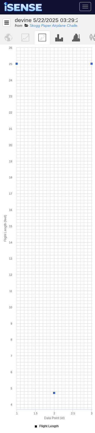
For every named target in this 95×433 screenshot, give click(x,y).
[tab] (8, 37)
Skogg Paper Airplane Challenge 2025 (61, 25)
